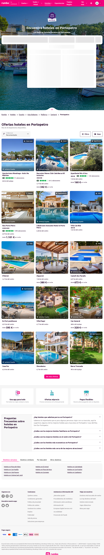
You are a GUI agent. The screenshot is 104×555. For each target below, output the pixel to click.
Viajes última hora (85, 505)
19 (41, 73)
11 (36, 69)
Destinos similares (27, 460)
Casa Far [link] (5, 366)
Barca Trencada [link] (77, 366)
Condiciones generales (35, 499)
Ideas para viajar (85, 508)
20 (45, 73)
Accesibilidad (58, 512)
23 (58, 73)
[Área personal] (98, 3)
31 (32, 82)
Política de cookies (33, 505)
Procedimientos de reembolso (63, 499)
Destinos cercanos (10, 460)
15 (54, 69)
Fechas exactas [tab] (54, 46)
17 (32, 73)
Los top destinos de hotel (88, 499)
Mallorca (44, 114)
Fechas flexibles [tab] (69, 46)
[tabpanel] (52, 471)
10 (32, 69)
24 (32, 78)
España (21, 114)
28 (49, 78)
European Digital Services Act (63, 508)
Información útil (58, 505)
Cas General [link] (75, 321)
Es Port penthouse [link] (9, 321)
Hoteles (13, 114)
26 (41, 78)
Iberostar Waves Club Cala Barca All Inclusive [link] (51, 174)
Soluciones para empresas (36, 521)
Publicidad (31, 515)
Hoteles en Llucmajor (42, 472)
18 (36, 73)
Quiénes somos (32, 495)
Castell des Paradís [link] (78, 276)
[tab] (10, 460)
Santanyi (54, 114)
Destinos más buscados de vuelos (90, 495)
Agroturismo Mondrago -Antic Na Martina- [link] (15, 174)
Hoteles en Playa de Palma (12, 467)
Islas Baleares (33, 114)
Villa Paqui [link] (41, 321)
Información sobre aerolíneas (63, 502)
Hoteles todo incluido (86, 502)
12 (41, 69)
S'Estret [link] (5, 276)
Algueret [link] (40, 276)
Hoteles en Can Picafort (74, 469)
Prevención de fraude (60, 515)
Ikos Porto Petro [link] (8, 226)
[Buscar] (98, 40)
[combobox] (25, 40)
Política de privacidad (34, 502)
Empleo (30, 512)
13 (45, 69)
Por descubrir (42, 460)
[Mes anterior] (31, 51)
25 (36, 78)
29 (54, 78)
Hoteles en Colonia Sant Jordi (13, 475)
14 (49, 69)
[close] (4, 125)
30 (58, 78)
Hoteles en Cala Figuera (11, 472)
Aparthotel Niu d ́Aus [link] (79, 173)
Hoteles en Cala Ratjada (74, 467)
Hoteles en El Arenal (42, 467)
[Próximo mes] (92, 51)
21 (49, 73)
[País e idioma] (91, 3)
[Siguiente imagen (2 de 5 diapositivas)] (31, 154)
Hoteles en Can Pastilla (11, 469)
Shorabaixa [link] (41, 366)
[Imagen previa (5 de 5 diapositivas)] (3, 154)
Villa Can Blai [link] (76, 226)
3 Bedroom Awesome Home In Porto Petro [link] (51, 227)
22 (54, 73)
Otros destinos (55, 460)
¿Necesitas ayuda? (59, 495)
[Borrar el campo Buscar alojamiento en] (45, 40)
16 (58, 69)
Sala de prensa (32, 518)
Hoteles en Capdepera (74, 472)
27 (45, 78)
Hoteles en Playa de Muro (44, 469)
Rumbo (4, 114)
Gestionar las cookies (34, 508)
